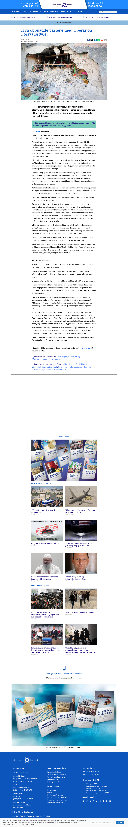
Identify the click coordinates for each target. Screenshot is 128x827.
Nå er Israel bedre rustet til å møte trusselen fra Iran (80, 511)
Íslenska (38, 816)
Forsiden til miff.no (54, 772)
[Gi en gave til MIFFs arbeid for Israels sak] (64, 668)
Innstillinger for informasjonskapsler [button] (101, 822)
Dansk (22, 816)
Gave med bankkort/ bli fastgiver (96, 786)
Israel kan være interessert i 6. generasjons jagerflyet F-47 (78, 544)
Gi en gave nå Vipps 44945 (29, 5)
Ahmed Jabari (69, 364)
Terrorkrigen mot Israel (61, 359)
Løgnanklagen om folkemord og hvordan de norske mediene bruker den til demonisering (46, 650)
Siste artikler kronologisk (56, 774)
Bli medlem (15, 11)
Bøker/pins (54, 11)
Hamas (71, 356)
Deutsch (30, 816)
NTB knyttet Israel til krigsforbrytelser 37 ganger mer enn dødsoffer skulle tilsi (45, 614)
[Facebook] (83, 801)
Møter (46, 11)
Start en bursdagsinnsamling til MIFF (98, 793)
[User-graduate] (110, 801)
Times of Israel (84, 348)
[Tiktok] (97, 801)
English (47, 816)
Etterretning (47, 367)
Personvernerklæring (55, 802)
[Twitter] (87, 801)
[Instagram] (93, 801)
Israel (38, 131)
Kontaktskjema (22, 772)
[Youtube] (90, 801)
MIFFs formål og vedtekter (57, 797)
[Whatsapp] (100, 801)
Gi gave (24, 11)
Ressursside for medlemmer (57, 800)
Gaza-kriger (63, 367)
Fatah (55, 367)
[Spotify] (103, 801)
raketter (49, 370)
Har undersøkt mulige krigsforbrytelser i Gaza (75, 578)
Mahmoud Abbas (75, 367)
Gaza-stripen (62, 356)
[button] (92, 40)
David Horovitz (82, 364)
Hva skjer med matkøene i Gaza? (79, 612)
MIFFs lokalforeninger (55, 795)
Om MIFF (50, 792)
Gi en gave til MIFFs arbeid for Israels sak (64, 674)
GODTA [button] (120, 822)
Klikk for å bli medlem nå (96, 5)
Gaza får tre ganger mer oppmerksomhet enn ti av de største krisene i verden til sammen (80, 650)
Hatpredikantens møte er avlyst (45, 543)
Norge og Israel (52, 779)
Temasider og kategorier (56, 777)
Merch (80, 11)
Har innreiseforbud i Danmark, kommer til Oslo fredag (44, 578)
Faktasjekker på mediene (56, 782)
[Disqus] (64, 401)
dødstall (37, 367)
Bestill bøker (64, 437)
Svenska (15, 816)
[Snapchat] (106, 801)
